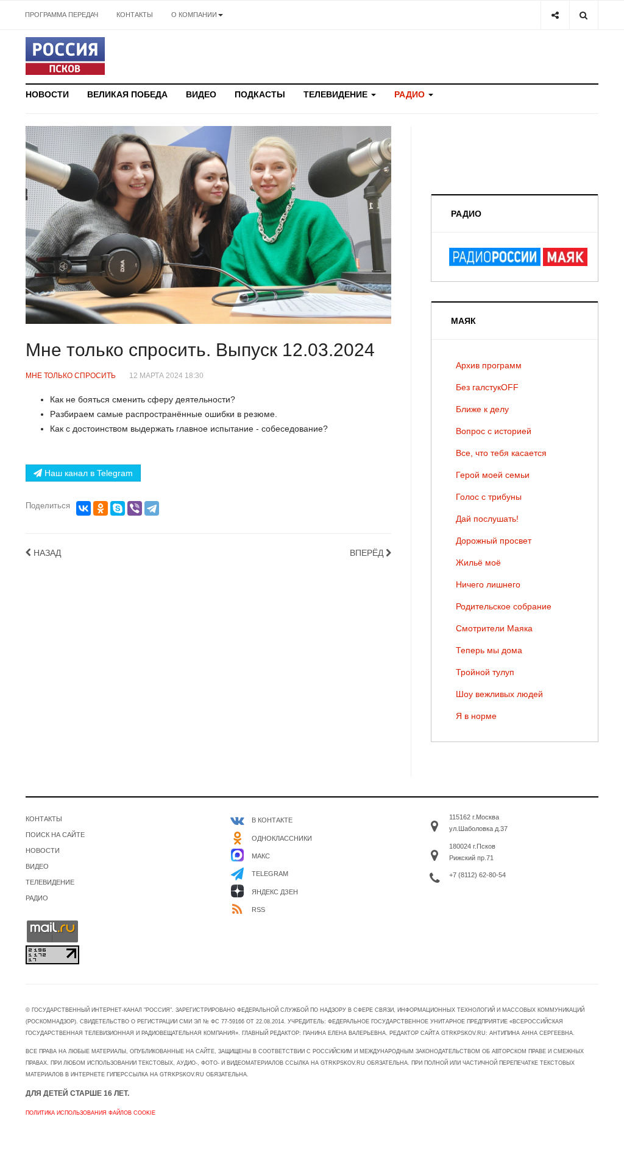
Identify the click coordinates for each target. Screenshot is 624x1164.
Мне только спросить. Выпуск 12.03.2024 (200, 350)
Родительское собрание (503, 606)
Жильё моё (478, 562)
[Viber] (134, 508)
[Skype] (117, 508)
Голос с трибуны (489, 497)
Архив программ (489, 365)
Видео (201, 94)
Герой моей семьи (493, 475)
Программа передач (61, 14)
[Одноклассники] (100, 508)
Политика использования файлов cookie (90, 1113)
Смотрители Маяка (494, 628)
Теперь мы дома (489, 650)
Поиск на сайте (55, 834)
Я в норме (476, 716)
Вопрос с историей (493, 431)
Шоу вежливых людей (499, 694)
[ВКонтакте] (83, 508)
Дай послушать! (487, 519)
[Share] (555, 15)
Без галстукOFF (487, 387)
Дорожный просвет (493, 540)
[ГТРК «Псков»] (65, 56)
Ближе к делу (482, 409)
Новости (47, 94)
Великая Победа (127, 94)
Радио (410, 94)
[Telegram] (151, 508)
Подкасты (260, 94)
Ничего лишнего (488, 584)
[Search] (583, 15)
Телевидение (336, 94)
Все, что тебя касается (501, 453)
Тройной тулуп (485, 672)
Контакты (134, 14)
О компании (194, 14)
